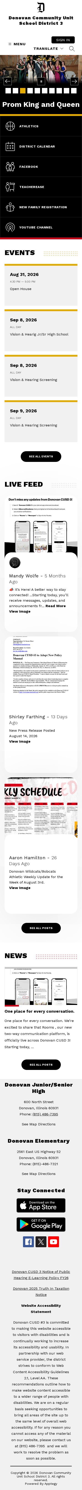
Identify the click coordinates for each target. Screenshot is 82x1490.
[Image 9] (66, 90)
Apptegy (50, 1483)
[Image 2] (15, 90)
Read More (56, 606)
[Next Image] (74, 81)
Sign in (63, 40)
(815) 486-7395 (45, 1114)
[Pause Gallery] (41, 81)
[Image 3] (23, 90)
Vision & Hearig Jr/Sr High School (40, 334)
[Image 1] (8, 90)
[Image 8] (59, 90)
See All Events (41, 456)
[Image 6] (44, 90)
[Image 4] (30, 90)
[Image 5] (37, 90)
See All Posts (41, 928)
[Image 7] (52, 90)
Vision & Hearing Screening (34, 380)
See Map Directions (39, 1124)
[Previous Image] (8, 81)
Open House (22, 289)
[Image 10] (74, 90)
